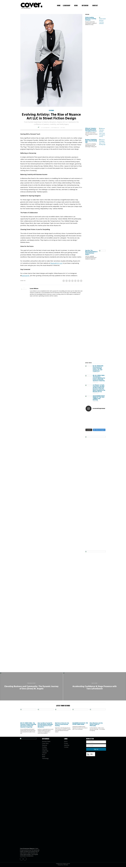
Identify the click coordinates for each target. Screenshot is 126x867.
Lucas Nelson (46, 127)
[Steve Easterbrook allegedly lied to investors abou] (98, 414)
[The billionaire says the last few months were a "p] (103, 417)
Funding (44, 747)
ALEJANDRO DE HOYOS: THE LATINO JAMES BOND (80, 723)
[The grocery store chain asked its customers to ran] (88, 417)
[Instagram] (100, 5)
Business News (46, 741)
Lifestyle (44, 753)
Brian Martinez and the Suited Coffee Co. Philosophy (96, 724)
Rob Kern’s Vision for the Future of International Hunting (62, 724)
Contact (95, 5)
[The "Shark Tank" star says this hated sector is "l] (93, 420)
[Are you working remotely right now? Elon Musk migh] (98, 426)
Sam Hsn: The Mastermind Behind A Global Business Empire (91, 252)
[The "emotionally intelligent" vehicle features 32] (93, 414)
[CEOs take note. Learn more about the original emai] (98, 417)
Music (43, 754)
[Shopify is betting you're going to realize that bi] (88, 414)
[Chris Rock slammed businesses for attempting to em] (103, 420)
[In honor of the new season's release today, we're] (103, 423)
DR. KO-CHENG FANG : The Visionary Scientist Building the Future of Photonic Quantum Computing (99, 378)
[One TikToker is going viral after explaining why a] (98, 420)
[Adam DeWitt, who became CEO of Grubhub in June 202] (93, 423)
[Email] (102, 5)
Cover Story (45, 743)
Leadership (66, 5)
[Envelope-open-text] (24, 858)
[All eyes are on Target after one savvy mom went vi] (93, 426)
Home (59, 5)
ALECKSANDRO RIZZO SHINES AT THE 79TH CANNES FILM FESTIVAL (99, 398)
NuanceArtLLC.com (56, 263)
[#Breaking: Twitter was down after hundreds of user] (88, 423)
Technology (45, 758)
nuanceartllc (25, 275)
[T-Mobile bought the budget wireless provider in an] (98, 423)
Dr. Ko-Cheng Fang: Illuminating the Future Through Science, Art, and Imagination (98, 368)
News (76, 5)
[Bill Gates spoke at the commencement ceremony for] (103, 426)
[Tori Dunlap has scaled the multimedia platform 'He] (88, 420)
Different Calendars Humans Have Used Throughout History (91, 129)
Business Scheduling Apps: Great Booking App (91, 141)
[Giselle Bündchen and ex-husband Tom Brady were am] (88, 426)
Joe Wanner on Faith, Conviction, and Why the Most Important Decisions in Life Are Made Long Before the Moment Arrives (99, 388)
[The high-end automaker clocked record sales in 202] (103, 414)
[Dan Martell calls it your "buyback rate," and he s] (93, 417)
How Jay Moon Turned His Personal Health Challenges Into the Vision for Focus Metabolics (45, 725)
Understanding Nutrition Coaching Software (90, 19)
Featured (51, 110)
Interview (85, 5)
